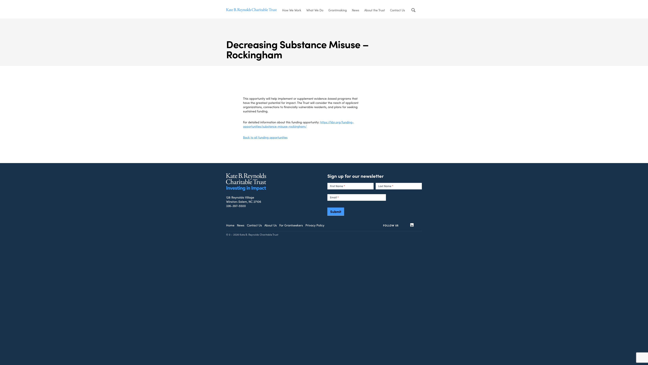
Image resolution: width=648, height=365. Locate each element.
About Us (270, 225)
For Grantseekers (291, 225)
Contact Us (397, 10)
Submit (335, 211)
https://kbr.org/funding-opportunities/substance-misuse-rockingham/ (298, 124)
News (355, 10)
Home (230, 225)
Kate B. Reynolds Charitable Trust (251, 10)
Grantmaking (337, 10)
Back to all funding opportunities (265, 137)
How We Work (291, 10)
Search (413, 10)
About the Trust (374, 10)
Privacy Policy (314, 225)
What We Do (314, 10)
